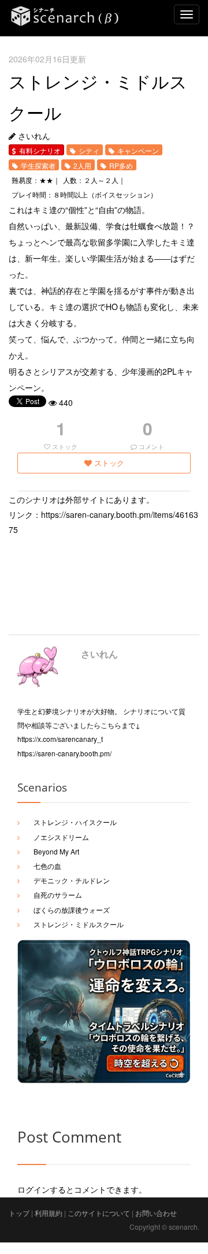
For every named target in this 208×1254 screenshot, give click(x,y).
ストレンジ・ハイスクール (75, 822)
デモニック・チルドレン (72, 880)
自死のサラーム (58, 895)
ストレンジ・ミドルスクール (79, 924)
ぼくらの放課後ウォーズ (72, 910)
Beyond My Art (56, 851)
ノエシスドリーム (61, 837)
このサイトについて (99, 1213)
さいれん (99, 653)
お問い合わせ (156, 1213)
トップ (19, 1213)
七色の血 (47, 866)
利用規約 (48, 1213)
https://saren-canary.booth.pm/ (64, 753)
